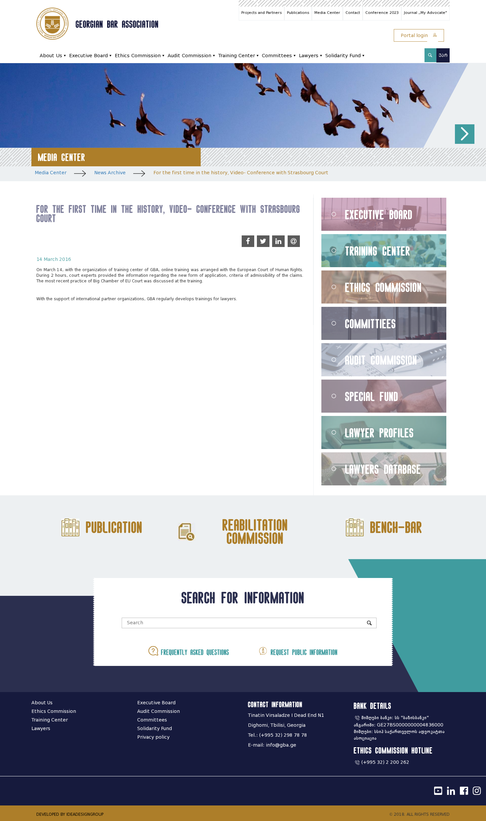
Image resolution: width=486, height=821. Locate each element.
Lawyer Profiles (379, 433)
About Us (51, 56)
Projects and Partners (261, 12)
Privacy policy (153, 737)
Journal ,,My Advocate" (425, 12)
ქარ (443, 55)
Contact (352, 12)
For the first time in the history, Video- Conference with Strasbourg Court (240, 173)
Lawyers (308, 56)
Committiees (370, 323)
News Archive (110, 173)
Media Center (327, 12)
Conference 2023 (382, 12)
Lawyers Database (383, 469)
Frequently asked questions (193, 652)
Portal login (415, 35)
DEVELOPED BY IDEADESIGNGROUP (69, 814)
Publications (298, 12)
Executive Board (88, 56)
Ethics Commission (138, 56)
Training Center (236, 56)
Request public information (303, 652)
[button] (464, 134)
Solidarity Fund (343, 56)
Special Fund (371, 396)
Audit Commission (189, 56)
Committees (277, 56)
